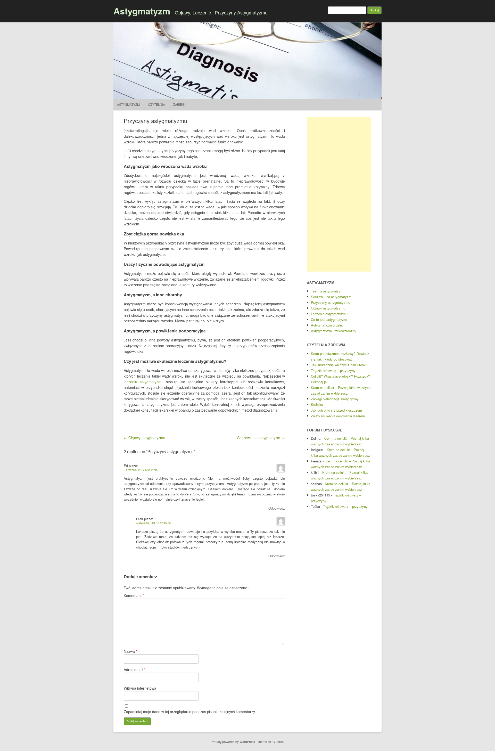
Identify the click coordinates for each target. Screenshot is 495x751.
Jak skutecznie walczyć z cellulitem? (339, 364)
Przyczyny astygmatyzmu (330, 302)
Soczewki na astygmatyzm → (261, 437)
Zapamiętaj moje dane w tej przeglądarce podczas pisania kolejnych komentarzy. (190, 711)
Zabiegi (179, 104)
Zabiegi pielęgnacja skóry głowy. (335, 398)
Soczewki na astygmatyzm (331, 296)
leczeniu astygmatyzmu (143, 381)
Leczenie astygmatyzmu (329, 313)
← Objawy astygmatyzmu (144, 437)
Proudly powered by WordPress (233, 741)
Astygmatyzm (141, 11)
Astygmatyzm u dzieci (327, 325)
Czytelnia (156, 104)
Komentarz (134, 595)
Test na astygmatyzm (327, 291)
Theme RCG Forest (270, 741)
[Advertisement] (339, 194)
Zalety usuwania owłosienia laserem (338, 415)
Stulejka (317, 404)
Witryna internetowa (140, 688)
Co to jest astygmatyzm (329, 319)
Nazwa (130, 651)
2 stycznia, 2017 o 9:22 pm (141, 470)
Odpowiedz (276, 508)
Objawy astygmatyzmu (328, 308)
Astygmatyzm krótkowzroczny (333, 330)
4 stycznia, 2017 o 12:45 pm (153, 523)
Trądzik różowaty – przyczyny (333, 370)
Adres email (134, 669)
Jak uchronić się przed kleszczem (336, 410)
